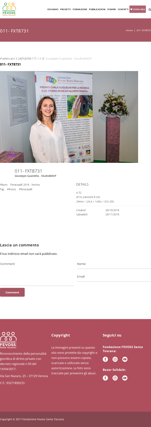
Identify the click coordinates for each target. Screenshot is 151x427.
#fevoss (11, 189)
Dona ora (139, 9)
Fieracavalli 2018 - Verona (25, 184)
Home (129, 30)
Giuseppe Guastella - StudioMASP (69, 58)
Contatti (123, 9)
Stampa (111, 9)
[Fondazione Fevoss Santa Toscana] (9, 9)
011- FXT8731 (144, 30)
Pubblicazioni (97, 9)
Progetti (65, 9)
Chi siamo (53, 9)
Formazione (80, 9)
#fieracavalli (25, 189)
